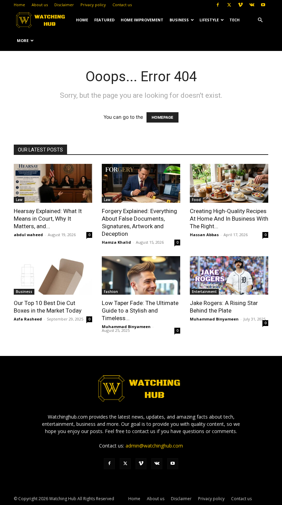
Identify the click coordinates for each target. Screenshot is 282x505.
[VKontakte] (252, 5)
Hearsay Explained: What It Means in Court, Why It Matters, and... (48, 219)
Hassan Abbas (204, 234)
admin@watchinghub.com (154, 445)
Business (179, 19)
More (23, 40)
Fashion (111, 291)
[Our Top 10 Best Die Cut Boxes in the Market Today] (53, 275)
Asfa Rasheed (28, 319)
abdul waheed (28, 234)
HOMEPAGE (162, 117)
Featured (104, 19)
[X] (229, 5)
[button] (260, 20)
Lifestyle (209, 19)
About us (40, 4)
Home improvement (142, 19)
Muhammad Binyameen (126, 326)
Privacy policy (93, 4)
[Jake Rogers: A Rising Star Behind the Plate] (229, 275)
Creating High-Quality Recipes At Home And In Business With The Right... (229, 219)
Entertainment (204, 291)
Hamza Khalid (116, 242)
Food (196, 199)
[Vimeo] (240, 5)
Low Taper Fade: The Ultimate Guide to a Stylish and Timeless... (140, 310)
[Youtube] (263, 5)
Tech (234, 19)
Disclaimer (64, 4)
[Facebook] (218, 5)
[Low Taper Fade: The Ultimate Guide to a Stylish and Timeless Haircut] (141, 275)
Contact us (122, 4)
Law (19, 199)
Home (19, 4)
